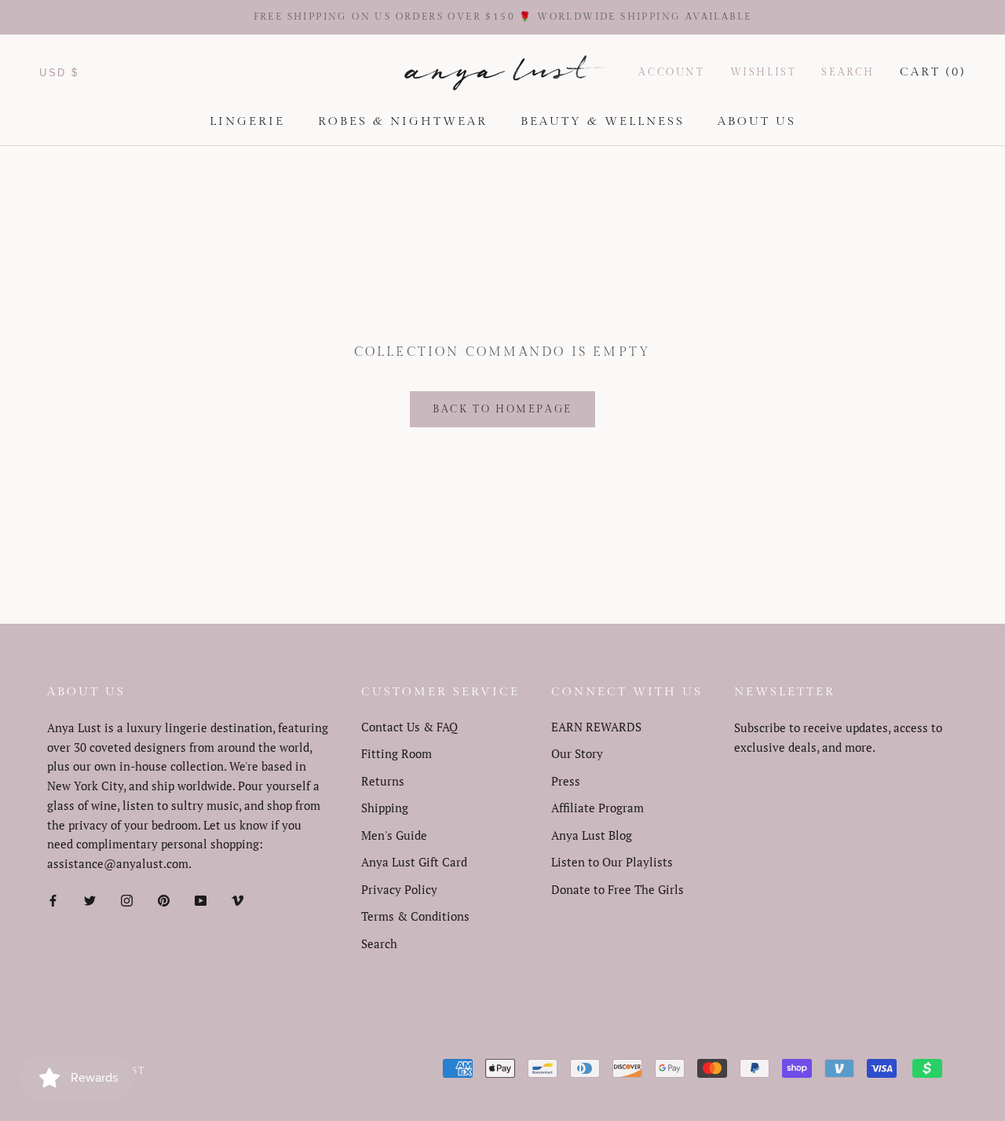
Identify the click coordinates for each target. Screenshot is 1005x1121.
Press (565, 781)
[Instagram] (127, 899)
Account (671, 72)
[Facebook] (53, 899)
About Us (757, 121)
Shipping (384, 807)
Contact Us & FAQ (409, 727)
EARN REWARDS (596, 727)
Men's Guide (394, 835)
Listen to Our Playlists (612, 862)
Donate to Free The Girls (617, 889)
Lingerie (247, 121)
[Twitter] (90, 899)
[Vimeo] (237, 899)
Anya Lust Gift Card (414, 862)
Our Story (577, 753)
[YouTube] (200, 899)
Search (848, 72)
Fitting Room (396, 753)
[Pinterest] (164, 899)
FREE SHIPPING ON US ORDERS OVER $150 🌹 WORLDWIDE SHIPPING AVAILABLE (503, 16)
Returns (382, 781)
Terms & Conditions (415, 916)
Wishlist (763, 72)
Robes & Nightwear (403, 121)
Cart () (933, 72)
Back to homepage (502, 409)
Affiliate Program (597, 807)
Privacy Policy (399, 889)
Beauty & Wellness (603, 121)
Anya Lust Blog (591, 835)
